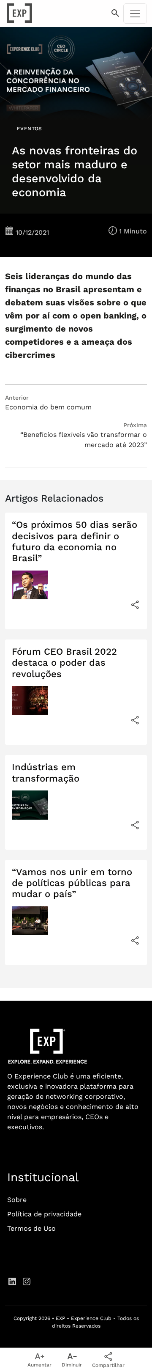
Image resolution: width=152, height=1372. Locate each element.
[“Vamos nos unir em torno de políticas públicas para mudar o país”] (135, 940)
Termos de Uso (31, 1228)
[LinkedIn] (12, 1281)
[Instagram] (27, 1281)
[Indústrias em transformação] (135, 825)
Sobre (17, 1200)
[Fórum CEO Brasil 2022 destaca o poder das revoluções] (135, 720)
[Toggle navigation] (135, 13)
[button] (115, 13)
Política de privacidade (44, 1214)
